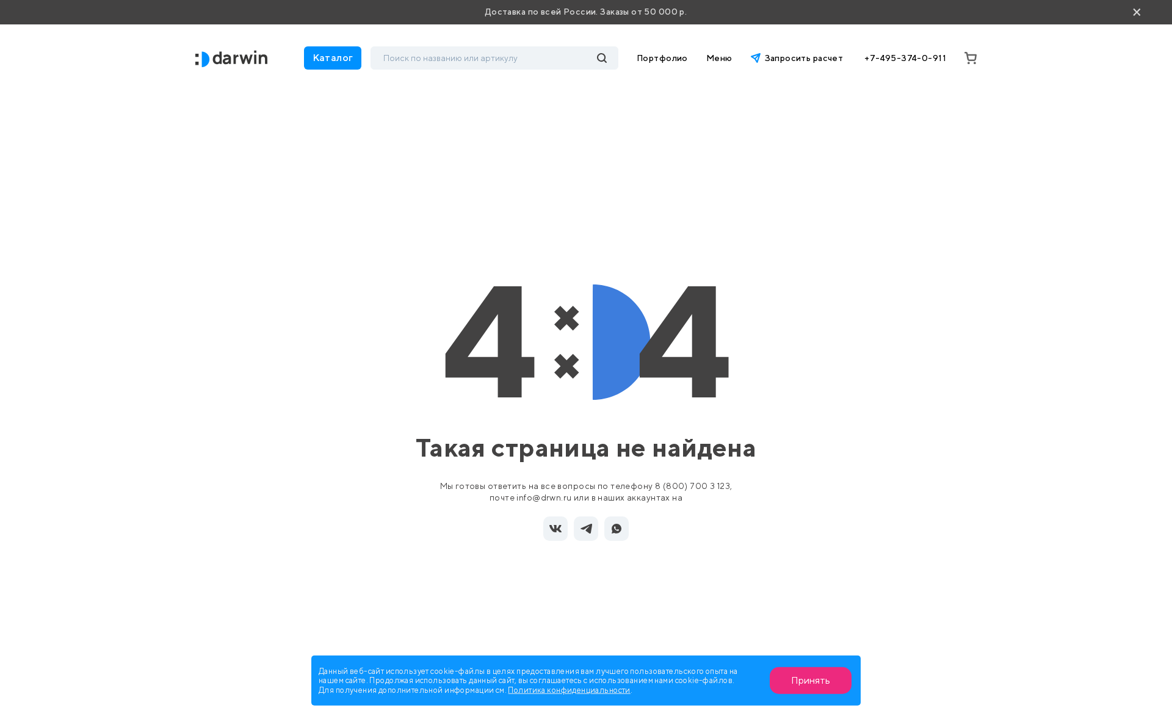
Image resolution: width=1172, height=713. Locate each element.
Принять (810, 680)
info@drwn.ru (543, 497)
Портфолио (662, 58)
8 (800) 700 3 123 (692, 486)
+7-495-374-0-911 (905, 58)
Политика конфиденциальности (569, 689)
